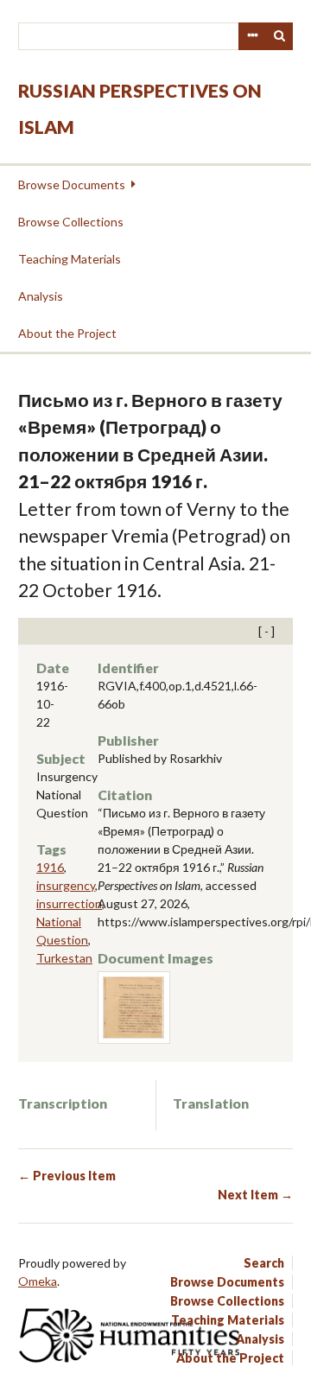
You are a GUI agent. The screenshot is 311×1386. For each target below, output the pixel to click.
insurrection (69, 903)
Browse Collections (71, 221)
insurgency (65, 885)
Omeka (37, 1281)
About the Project (67, 333)
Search (280, 36)
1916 (50, 867)
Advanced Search (252, 36)
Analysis (40, 296)
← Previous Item (67, 1175)
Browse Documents (71, 184)
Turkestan (64, 957)
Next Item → (255, 1194)
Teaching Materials (69, 258)
